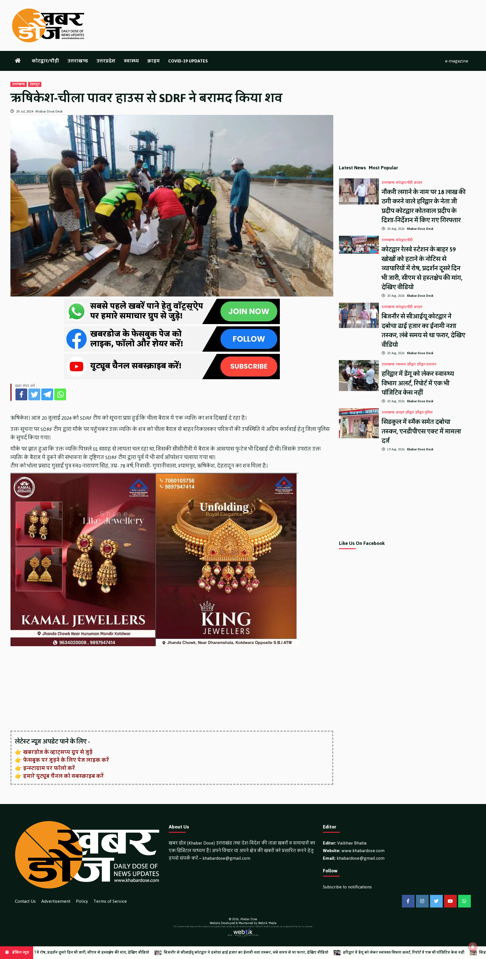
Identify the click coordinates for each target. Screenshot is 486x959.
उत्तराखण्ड (78, 61)
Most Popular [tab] (383, 167)
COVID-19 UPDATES (188, 61)
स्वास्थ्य (131, 61)
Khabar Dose (248, 919)
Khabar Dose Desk (49, 111)
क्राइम (153, 61)
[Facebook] (21, 394)
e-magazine (456, 61)
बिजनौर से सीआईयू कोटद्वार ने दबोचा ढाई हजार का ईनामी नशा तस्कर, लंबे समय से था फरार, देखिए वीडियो (423, 331)
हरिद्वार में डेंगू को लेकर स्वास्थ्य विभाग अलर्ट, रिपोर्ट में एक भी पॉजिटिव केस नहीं (418, 383)
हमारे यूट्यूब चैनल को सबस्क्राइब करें (63, 776)
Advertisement (55, 901)
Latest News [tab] (352, 167)
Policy (82, 901)
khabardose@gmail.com (226, 858)
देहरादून (35, 84)
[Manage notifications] (472, 946)
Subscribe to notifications (347, 886)
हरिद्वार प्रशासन (426, 364)
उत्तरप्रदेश (105, 61)
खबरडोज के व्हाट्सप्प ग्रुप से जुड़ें (58, 752)
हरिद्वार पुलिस (424, 412)
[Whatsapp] (60, 394)
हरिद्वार (411, 364)
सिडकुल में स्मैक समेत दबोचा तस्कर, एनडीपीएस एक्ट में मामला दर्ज (421, 431)
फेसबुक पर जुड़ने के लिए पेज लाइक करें (66, 760)
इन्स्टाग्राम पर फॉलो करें (49, 768)
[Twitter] (34, 394)
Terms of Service (110, 901)
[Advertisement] (171, 689)
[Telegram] (47, 394)
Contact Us (25, 901)
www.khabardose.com (362, 850)
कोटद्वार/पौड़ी (45, 61)
